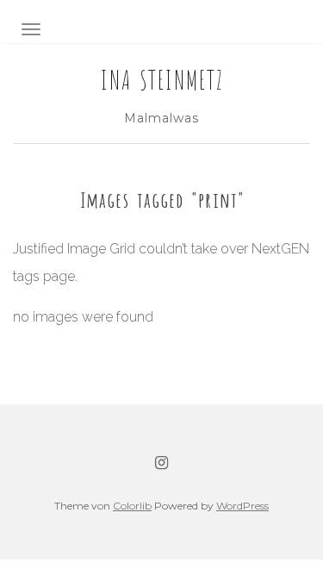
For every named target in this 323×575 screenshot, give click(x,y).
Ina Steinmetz (161, 78)
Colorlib (132, 505)
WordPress (242, 505)
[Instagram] (161, 462)
